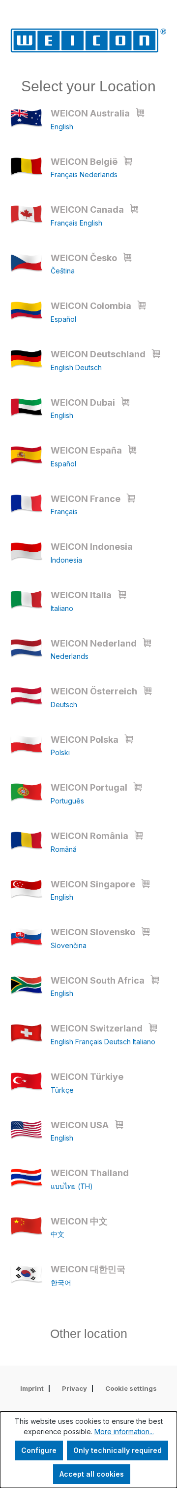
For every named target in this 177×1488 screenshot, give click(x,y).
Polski (60, 752)
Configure (39, 1450)
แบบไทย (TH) (72, 1186)
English (62, 126)
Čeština (63, 271)
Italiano (62, 608)
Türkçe (62, 1090)
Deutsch (88, 367)
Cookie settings (131, 1388)
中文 (57, 1234)
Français (65, 174)
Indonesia (66, 560)
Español (63, 319)
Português (67, 801)
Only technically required (117, 1450)
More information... (124, 1431)
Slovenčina (69, 945)
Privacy (74, 1388)
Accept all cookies (91, 1474)
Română (64, 849)
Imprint (32, 1388)
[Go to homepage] (88, 40)
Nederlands (99, 174)
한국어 (61, 1282)
